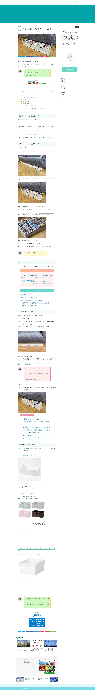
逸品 (61, 99)
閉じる (51, 91)
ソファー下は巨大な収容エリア (28, 97)
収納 (61, 96)
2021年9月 (63, 88)
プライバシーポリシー (20, 688)
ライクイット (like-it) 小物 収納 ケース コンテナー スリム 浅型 (36, 108)
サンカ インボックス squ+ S (27, 493)
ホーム (40, 21)
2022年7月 (63, 80)
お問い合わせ (54, 21)
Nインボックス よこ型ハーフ (31, 105)
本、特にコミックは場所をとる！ (29, 94)
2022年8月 (63, 79)
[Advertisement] (47, 12)
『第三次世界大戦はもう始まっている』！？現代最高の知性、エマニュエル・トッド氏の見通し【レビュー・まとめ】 (69, 36)
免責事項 (26, 688)
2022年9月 (63, 78)
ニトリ (25, 105)
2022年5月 (63, 82)
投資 (61, 98)
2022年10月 (63, 77)
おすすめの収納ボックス (27, 103)
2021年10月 (63, 87)
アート (62, 93)
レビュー (62, 95)
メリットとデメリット (26, 99)
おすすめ (62, 94)
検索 (61, 25)
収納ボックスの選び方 (26, 101)
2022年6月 (63, 81)
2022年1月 (63, 85)
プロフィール (46, 21)
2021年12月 (63, 86)
